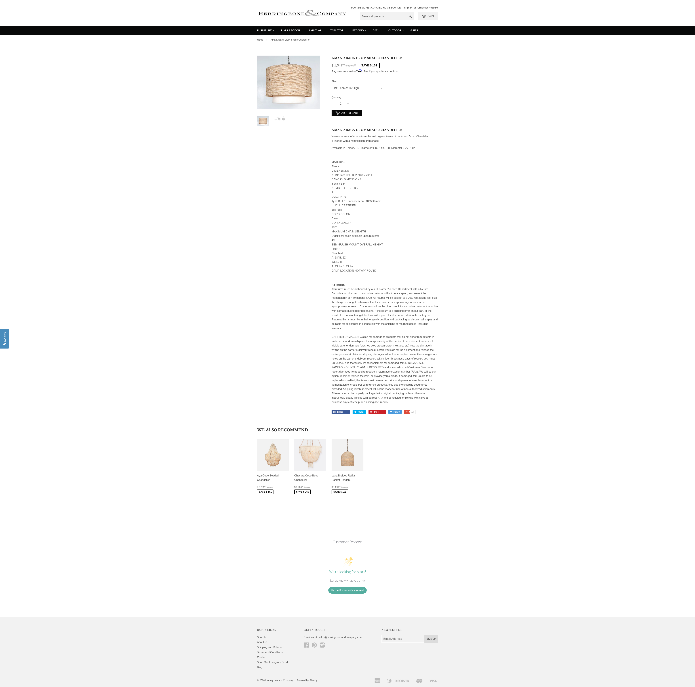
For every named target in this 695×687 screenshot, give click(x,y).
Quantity (336, 97)
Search (261, 637)
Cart (430, 16)
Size (334, 81)
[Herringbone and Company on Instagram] (322, 646)
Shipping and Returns (269, 647)
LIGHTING (315, 30)
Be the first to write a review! (347, 590)
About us (262, 642)
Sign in (408, 7)
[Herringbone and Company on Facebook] (306, 646)
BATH (376, 30)
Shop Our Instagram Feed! (272, 662)
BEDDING (358, 30)
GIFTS (414, 30)
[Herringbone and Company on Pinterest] (314, 646)
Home (260, 39)
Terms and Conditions (270, 652)
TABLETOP (337, 30)
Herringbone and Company (279, 680)
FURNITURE (264, 30)
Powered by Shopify (306, 680)
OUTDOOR (395, 30)
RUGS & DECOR (291, 30)
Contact (261, 657)
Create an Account (428, 7)
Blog (259, 667)
